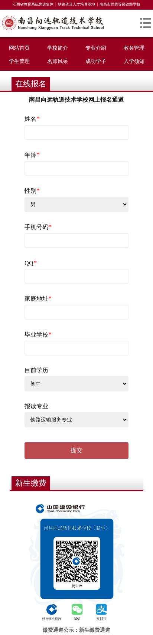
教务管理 (134, 48)
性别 (32, 190)
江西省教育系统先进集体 (33, 4)
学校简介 (57, 48)
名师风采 (57, 61)
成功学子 (95, 61)
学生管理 (19, 61)
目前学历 (36, 370)
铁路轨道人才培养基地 (76, 4)
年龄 (32, 154)
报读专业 (36, 406)
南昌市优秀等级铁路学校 (120, 4)
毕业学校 (38, 334)
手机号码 (38, 227)
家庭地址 (38, 298)
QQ (31, 263)
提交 (76, 450)
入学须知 (134, 61)
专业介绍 (95, 48)
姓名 (32, 118)
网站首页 (19, 48)
